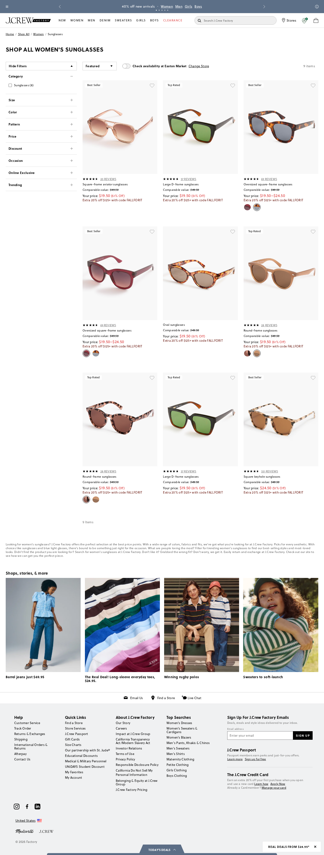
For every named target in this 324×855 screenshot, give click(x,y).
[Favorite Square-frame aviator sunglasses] (152, 85)
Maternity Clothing (180, 759)
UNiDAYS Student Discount (85, 766)
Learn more (235, 759)
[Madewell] (24, 831)
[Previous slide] (59, 6)
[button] (305, 20)
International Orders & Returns (30, 746)
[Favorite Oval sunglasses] (232, 231)
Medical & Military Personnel (85, 761)
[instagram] (16, 806)
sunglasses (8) (23, 85)
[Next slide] (264, 6)
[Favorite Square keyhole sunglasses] (313, 378)
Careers (121, 728)
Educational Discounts (81, 756)
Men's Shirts (176, 754)
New (62, 20)
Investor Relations (129, 748)
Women (167, 6)
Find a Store (166, 698)
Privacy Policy (125, 759)
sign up (303, 735)
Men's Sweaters (178, 748)
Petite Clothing (178, 765)
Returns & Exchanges (29, 734)
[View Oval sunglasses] (200, 273)
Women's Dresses (179, 723)
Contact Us (22, 759)
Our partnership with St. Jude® (87, 750)
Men (178, 6)
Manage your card (274, 788)
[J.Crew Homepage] (28, 20)
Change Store (199, 66)
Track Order (22, 728)
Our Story (123, 723)
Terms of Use (125, 754)
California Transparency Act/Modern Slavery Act (133, 741)
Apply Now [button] (277, 784)
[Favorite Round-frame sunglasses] (313, 231)
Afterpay (20, 754)
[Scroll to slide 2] (159, 10)
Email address (235, 729)
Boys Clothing (177, 775)
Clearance (173, 20)
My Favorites (74, 772)
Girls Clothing (177, 770)
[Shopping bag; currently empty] (316, 20)
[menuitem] (62, 20)
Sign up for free (255, 759)
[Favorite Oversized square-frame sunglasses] (313, 85)
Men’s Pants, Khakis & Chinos (188, 743)
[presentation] (90, 179)
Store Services (75, 728)
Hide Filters (18, 66)
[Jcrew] (46, 831)
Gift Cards (72, 739)
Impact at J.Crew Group (133, 734)
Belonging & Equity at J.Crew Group (137, 782)
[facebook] (27, 806)
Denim (105, 20)
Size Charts (73, 745)
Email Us (136, 698)
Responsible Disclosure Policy (137, 765)
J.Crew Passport (76, 734)
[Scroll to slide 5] (167, 10)
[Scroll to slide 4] (164, 10)
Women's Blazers (179, 737)
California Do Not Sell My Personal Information (134, 772)
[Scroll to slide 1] (156, 10)
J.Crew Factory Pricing (131, 790)
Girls (188, 6)
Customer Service (27, 723)
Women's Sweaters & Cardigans (182, 730)
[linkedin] (37, 806)
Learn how (261, 784)
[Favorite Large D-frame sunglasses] (232, 85)
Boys (198, 6)
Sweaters (123, 20)
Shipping (21, 739)
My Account (73, 777)
